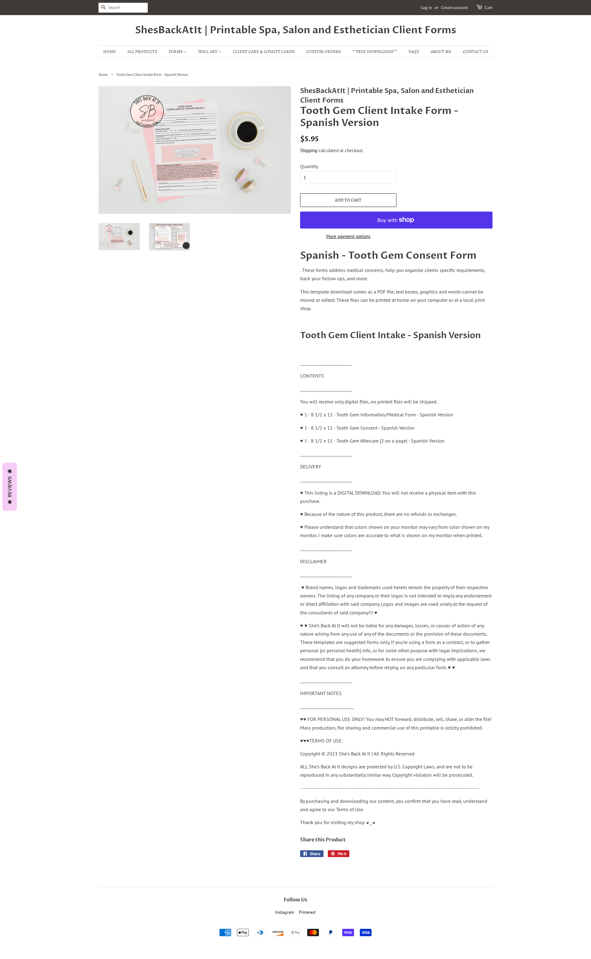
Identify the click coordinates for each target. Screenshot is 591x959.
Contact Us (475, 52)
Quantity (309, 166)
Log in (426, 7)
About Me (441, 52)
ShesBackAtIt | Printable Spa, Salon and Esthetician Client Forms (295, 30)
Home (109, 52)
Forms (176, 52)
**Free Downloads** (374, 52)
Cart (488, 7)
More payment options (348, 236)
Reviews (9, 486)
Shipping (308, 150)
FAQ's (413, 52)
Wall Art (208, 52)
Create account (454, 7)
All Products (142, 52)
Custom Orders (323, 52)
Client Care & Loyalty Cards (264, 52)
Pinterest (307, 912)
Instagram (284, 912)
